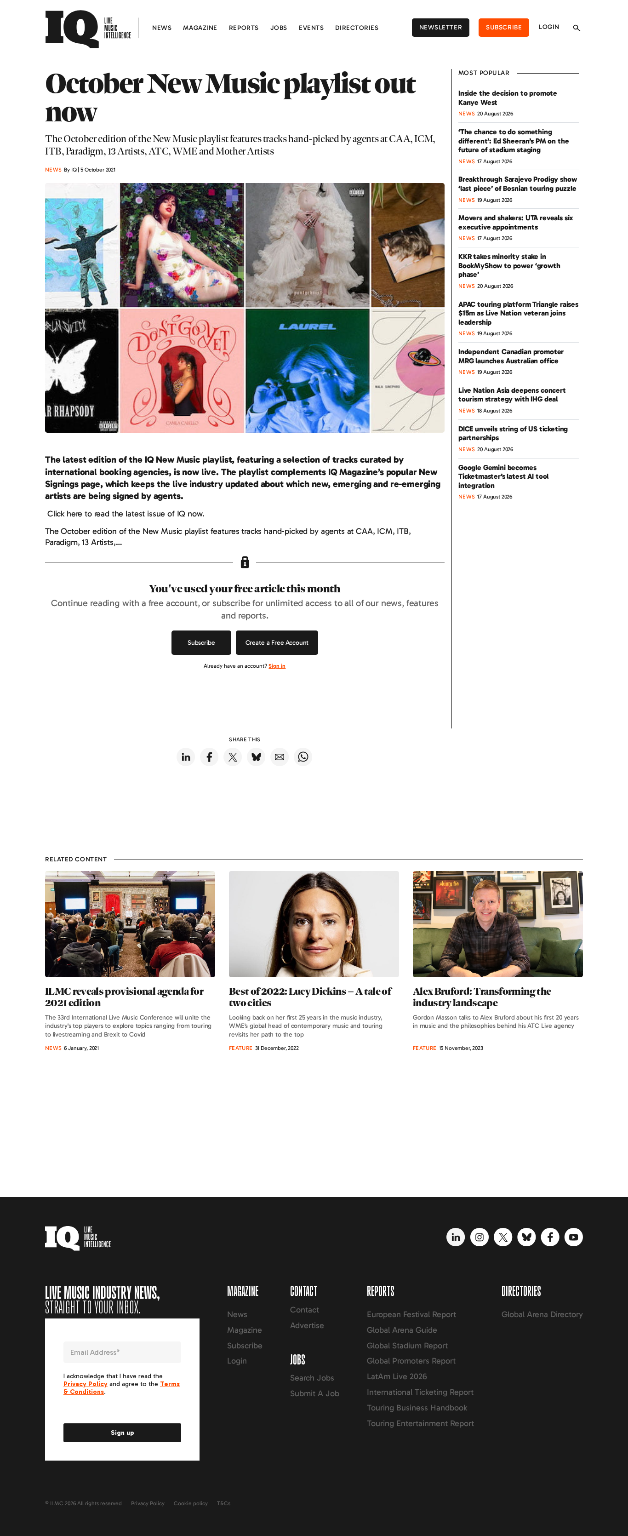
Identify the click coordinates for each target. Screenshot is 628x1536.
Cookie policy (191, 1503)
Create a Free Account (277, 643)
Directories (356, 28)
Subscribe (504, 27)
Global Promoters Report (411, 1361)
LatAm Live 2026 (397, 1376)
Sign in (276, 666)
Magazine (200, 28)
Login (549, 27)
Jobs (278, 28)
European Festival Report (411, 1314)
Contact (304, 1310)
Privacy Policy (148, 1503)
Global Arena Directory (542, 1314)
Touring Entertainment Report (420, 1423)
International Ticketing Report (420, 1392)
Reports (244, 28)
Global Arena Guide (402, 1330)
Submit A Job (314, 1393)
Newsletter (440, 27)
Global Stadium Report (407, 1346)
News (161, 28)
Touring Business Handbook (417, 1408)
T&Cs (223, 1503)
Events (311, 28)
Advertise (307, 1325)
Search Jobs (312, 1378)
